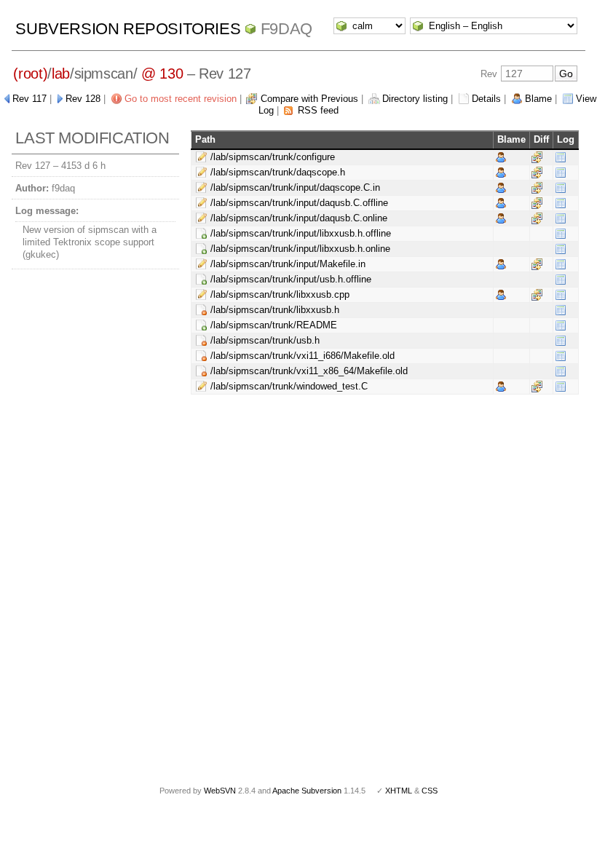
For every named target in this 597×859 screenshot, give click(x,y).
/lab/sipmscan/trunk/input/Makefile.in (287, 263)
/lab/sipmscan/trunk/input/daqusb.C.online (298, 218)
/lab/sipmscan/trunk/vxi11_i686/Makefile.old (302, 355)
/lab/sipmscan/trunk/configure (272, 156)
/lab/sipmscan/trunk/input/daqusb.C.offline (299, 202)
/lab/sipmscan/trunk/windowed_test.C (289, 386)
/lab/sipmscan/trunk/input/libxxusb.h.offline (300, 233)
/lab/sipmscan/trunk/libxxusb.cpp (279, 294)
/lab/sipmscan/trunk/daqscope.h (277, 172)
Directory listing (415, 98)
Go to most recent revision (180, 98)
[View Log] (560, 156)
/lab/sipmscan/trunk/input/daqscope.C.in (295, 187)
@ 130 (162, 74)
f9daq (286, 29)
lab (61, 74)
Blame (538, 98)
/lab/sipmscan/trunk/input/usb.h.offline (290, 279)
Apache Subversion (306, 790)
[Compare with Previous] (536, 156)
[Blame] (501, 156)
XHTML (398, 790)
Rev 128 (83, 98)
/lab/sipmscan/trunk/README (273, 325)
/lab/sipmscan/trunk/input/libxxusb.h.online (300, 248)
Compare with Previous (309, 98)
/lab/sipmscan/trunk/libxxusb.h (274, 309)
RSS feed (318, 110)
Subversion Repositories (127, 29)
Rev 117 (29, 98)
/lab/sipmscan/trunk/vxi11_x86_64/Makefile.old (309, 370)
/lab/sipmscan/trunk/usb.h (265, 340)
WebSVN (220, 790)
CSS (430, 790)
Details (486, 98)
